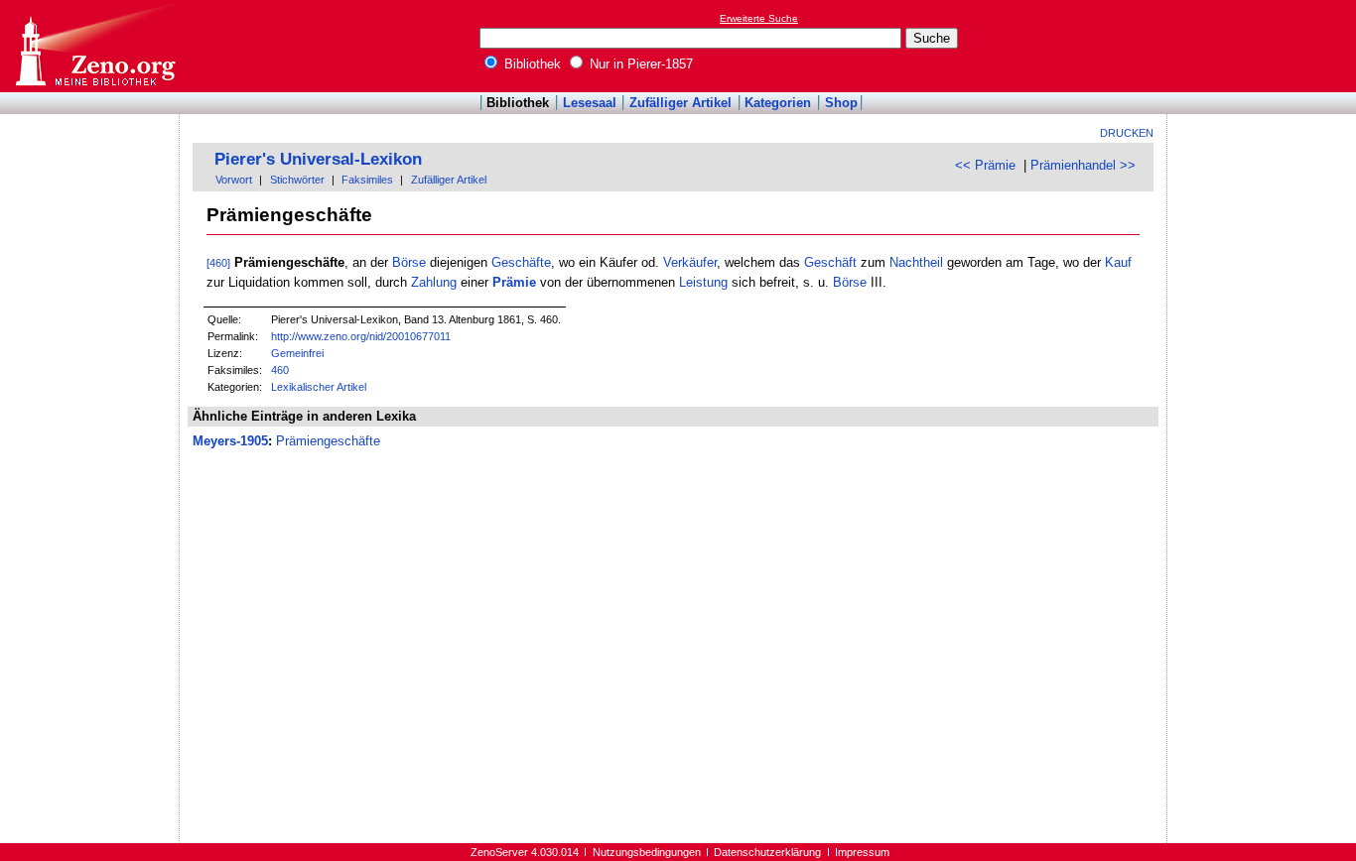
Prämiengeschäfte (328, 440)
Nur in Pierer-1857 (639, 64)
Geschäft (830, 262)
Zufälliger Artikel (680, 102)
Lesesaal (589, 102)
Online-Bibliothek (94, 46)
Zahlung (434, 282)
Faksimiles (367, 179)
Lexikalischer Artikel (318, 387)
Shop (841, 102)
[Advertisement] (1264, 45)
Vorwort (233, 179)
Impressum (862, 852)
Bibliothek (530, 64)
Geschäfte (521, 262)
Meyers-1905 (230, 440)
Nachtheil (916, 262)
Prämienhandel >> (1083, 165)
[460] (218, 263)
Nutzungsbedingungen (647, 852)
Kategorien (778, 102)
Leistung (703, 282)
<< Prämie (985, 165)
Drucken (1126, 133)
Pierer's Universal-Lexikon (318, 159)
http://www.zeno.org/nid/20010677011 (361, 336)
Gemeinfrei (297, 353)
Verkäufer (690, 262)
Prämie (514, 282)
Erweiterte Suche (759, 18)
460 (280, 370)
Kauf (1118, 262)
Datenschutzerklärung (767, 852)
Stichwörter (297, 179)
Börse (409, 262)
